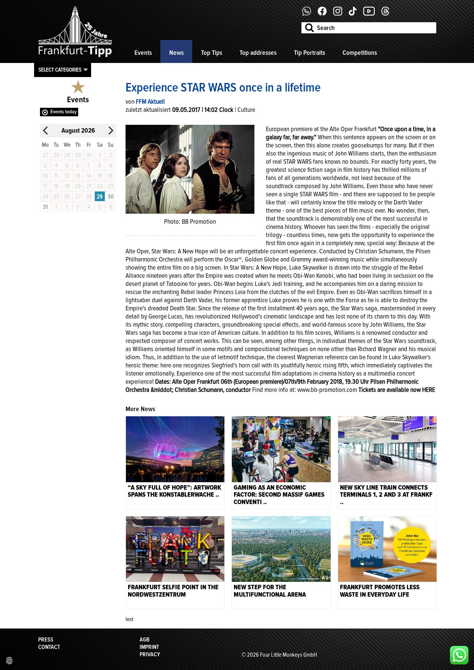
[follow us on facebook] (309, 13)
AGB (145, 639)
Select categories (60, 69)
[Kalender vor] (110, 130)
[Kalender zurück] (45, 130)
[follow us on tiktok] (355, 13)
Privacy (150, 654)
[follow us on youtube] (371, 13)
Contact (49, 647)
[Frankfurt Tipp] (75, 57)
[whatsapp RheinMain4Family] (459, 655)
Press (45, 639)
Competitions (360, 53)
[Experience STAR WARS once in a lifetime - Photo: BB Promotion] (190, 168)
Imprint (149, 647)
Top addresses (258, 53)
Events (143, 53)
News (176, 53)
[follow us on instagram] (340, 13)
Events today (63, 112)
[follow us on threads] (388, 13)
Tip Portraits (309, 53)
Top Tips (211, 53)
